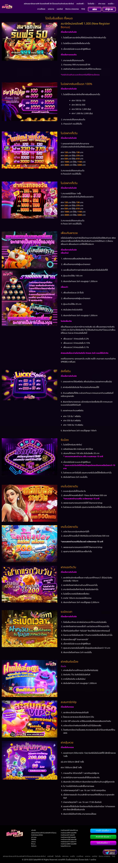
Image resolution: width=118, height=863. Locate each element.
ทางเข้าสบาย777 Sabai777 (68, 842)
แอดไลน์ (60, 9)
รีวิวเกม (33, 844)
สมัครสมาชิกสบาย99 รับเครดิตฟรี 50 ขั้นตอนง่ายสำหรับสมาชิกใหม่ (49, 3)
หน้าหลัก (33, 830)
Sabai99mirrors (66, 846)
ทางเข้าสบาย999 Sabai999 (68, 833)
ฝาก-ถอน (101, 3)
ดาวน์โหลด (41, 9)
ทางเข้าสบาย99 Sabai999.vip (69, 830)
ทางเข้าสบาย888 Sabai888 (68, 844)
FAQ (83, 9)
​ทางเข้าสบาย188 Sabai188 (68, 839)
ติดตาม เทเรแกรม (72, 9)
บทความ (51, 9)
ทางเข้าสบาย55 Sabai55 (68, 835)
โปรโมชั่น (91, 3)
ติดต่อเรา (33, 846)
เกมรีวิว (111, 3)
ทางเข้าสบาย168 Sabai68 (68, 837)
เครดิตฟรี (80, 3)
